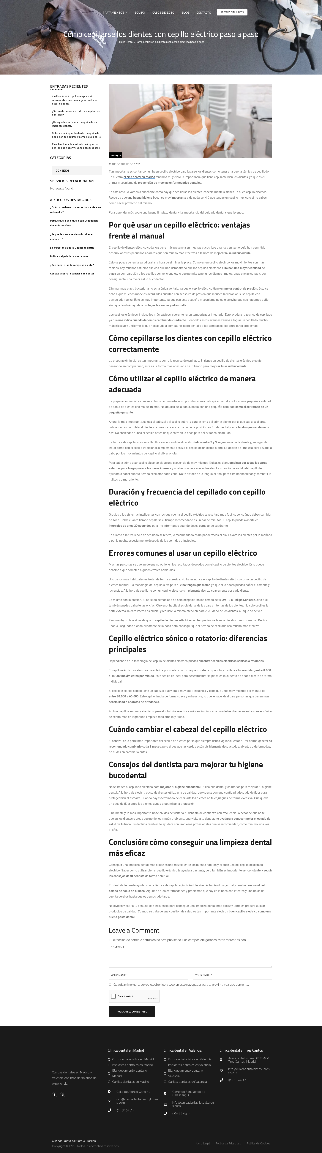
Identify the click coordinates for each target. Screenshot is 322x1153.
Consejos (63, 170)
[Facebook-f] (54, 1094)
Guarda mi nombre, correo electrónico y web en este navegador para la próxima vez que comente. (181, 984)
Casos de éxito (163, 12)
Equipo (140, 12)
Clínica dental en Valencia (183, 1050)
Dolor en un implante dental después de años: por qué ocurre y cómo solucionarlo (76, 135)
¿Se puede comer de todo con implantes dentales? (76, 113)
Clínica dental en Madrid (126, 1050)
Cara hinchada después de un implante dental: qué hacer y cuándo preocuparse (76, 146)
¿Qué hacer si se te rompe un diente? (72, 265)
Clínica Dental (125, 41)
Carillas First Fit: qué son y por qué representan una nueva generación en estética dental (74, 99)
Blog (185, 12)
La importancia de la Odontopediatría (72, 247)
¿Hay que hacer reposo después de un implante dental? (74, 124)
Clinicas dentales (63, 1072)
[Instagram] (62, 1094)
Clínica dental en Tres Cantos (241, 1050)
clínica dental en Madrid (139, 177)
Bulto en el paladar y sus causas (69, 256)
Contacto (204, 12)
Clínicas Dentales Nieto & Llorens (74, 1141)
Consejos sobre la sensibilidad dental (72, 273)
